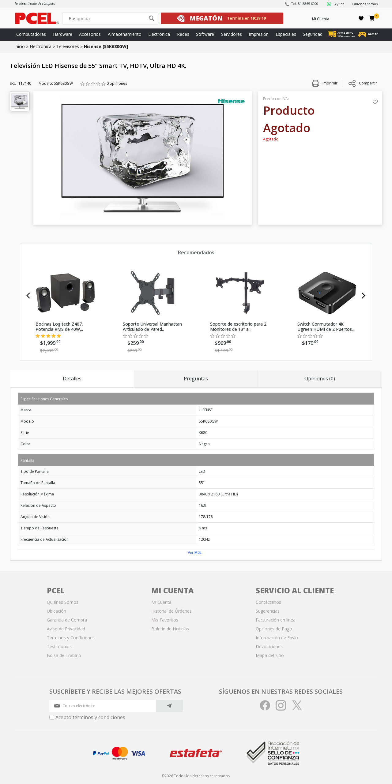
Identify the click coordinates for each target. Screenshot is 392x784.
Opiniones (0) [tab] (319, 378)
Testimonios (59, 646)
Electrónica (159, 34)
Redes (183, 34)
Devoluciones (269, 646)
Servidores (231, 34)
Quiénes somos (365, 4)
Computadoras (31, 34)
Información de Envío (277, 637)
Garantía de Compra (67, 620)
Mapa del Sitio (270, 655)
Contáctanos (268, 602)
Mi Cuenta (320, 18)
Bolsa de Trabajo (64, 655)
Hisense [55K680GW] (106, 46)
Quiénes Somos (62, 602)
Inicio (19, 46)
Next (364, 296)
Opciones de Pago (274, 629)
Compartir (368, 83)
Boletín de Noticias (170, 629)
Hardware (62, 34)
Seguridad (312, 34)
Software (205, 34)
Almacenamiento (124, 34)
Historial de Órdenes (171, 611)
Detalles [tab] (72, 378)
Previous (28, 296)
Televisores (67, 46)
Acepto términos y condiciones (90, 717)
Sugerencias (268, 611)
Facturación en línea (276, 620)
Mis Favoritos (164, 620)
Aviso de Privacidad (66, 629)
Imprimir (329, 83)
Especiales (286, 34)
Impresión (259, 34)
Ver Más (195, 552)
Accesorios (90, 34)
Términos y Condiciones (71, 637)
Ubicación (56, 611)
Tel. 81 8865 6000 (304, 3)
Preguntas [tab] (196, 378)
